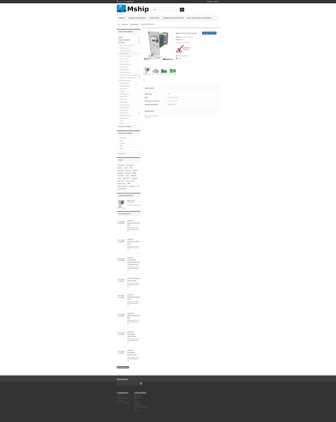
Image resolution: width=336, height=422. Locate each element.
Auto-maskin (121, 165)
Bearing (120, 167)
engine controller (122, 186)
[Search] (182, 10)
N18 (131, 167)
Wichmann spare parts (125, 115)
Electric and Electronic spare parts (128, 75)
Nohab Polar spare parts (126, 56)
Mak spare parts (134, 24)
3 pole (119, 178)
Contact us (210, 1)
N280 (128, 183)
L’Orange (122, 91)
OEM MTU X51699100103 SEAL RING (133, 242)
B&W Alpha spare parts (126, 64)
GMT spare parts (124, 59)
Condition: (179, 39)
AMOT (121, 121)
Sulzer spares (123, 99)
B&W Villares (123, 138)
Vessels (122, 18)
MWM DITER (123, 96)
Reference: (179, 37)
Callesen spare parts (125, 72)
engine (127, 175)
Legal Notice (137, 404)
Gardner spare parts (125, 86)
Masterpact (121, 173)
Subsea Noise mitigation (173, 18)
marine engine (121, 183)
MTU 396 (133, 175)
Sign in (216, 1)
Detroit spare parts (124, 48)
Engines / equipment (137, 18)
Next (144, 80)
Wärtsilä (135, 170)
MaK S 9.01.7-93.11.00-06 (131, 201)
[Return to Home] (118, 24)
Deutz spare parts (124, 61)
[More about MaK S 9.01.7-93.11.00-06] (121, 204)
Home (135, 400)
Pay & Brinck (130, 165)
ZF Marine (122, 143)
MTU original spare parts (126, 45)
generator (128, 170)
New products (125, 214)
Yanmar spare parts (125, 104)
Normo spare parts (124, 94)
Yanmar (126, 167)
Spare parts (154, 18)
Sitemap (136, 411)
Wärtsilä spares (124, 102)
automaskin (132, 186)
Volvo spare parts (124, 83)
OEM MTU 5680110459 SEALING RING (133, 316)
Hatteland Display (124, 107)
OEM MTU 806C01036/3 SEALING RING (132, 334)
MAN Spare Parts (124, 118)
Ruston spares (123, 88)
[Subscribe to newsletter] (141, 383)
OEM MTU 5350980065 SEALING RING (133, 297)
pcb (138, 186)
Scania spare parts (125, 69)
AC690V (134, 173)
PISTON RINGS (124, 110)
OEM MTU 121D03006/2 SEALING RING (132, 353)
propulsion (121, 175)
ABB (121, 145)
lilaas (121, 140)
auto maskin (121, 181)
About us (136, 402)
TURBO (122, 123)
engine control (130, 181)
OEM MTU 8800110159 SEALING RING (133, 223)
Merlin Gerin (126, 178)
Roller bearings (123, 113)
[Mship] (133, 9)
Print (179, 58)
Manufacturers (125, 133)
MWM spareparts (124, 67)
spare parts (121, 170)
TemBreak (134, 178)
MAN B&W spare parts (126, 50)
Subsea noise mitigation (125, 126)
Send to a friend (182, 55)
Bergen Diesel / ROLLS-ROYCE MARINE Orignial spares (127, 79)
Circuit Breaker (122, 188)
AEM (121, 148)
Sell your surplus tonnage (199, 18)
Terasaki (128, 173)
